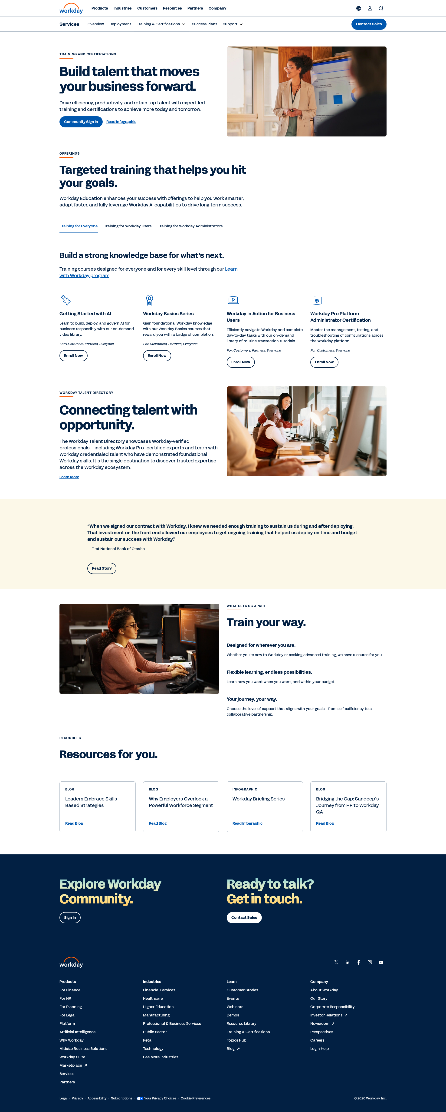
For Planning (70, 1006)
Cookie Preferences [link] (195, 1098)
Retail (148, 1040)
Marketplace (70, 1065)
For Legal (67, 1015)
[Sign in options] (369, 8)
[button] (97, 823)
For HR (65, 998)
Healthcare (153, 998)
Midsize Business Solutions (83, 1048)
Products (100, 8)
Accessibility (97, 1098)
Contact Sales (369, 24)
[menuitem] (96, 24)
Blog (231, 1048)
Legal (63, 1098)
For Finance (69, 990)
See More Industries (160, 1057)
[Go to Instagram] (369, 962)
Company (217, 8)
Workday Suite (72, 1057)
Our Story (319, 998)
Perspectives (321, 1032)
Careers (317, 1040)
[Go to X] (336, 962)
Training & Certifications (248, 1032)
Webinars (235, 1006)
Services (69, 24)
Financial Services (159, 990)
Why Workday (71, 1040)
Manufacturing (156, 1015)
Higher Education (158, 1006)
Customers (147, 8)
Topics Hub (236, 1040)
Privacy (77, 1098)
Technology (153, 1048)
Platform (67, 1023)
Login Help (319, 1048)
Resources (172, 8)
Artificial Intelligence (77, 1032)
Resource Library (241, 1023)
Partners (195, 8)
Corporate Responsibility (332, 1006)
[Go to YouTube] (381, 962)
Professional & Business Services (172, 1023)
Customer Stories (242, 990)
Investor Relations (326, 1015)
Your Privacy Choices (160, 1098)
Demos (233, 1015)
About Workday (324, 990)
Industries (123, 8)
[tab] (78, 226)
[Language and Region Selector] (358, 8)
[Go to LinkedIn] (347, 962)
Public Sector (155, 1032)
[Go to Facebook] (358, 962)
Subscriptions (121, 1098)
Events (233, 998)
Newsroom (319, 1023)
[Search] (381, 8)
